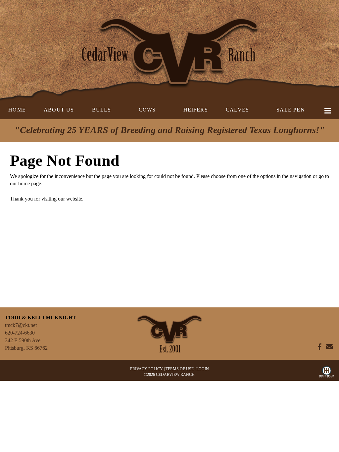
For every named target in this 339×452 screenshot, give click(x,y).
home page (29, 183)
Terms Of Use (180, 369)
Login (202, 369)
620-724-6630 (20, 333)
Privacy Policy (146, 369)
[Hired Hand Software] (326, 373)
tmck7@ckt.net (21, 325)
